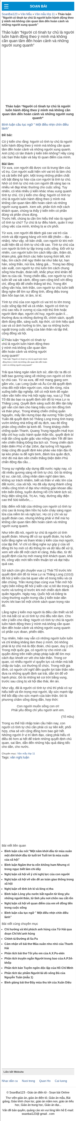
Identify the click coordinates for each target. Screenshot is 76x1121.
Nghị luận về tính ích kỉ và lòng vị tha (28, 888)
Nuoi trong (28, 1080)
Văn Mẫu (26, 14)
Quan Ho (45, 1080)
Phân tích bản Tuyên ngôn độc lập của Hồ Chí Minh (38, 967)
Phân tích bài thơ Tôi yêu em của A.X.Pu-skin (34, 953)
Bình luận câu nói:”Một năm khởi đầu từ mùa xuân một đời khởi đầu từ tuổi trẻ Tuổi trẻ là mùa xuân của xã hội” (38, 855)
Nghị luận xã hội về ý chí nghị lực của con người (36, 874)
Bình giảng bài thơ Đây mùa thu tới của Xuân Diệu (37, 982)
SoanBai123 (9, 14)
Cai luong (61, 1080)
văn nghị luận (19, 757)
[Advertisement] (38, 77)
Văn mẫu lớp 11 (45, 14)
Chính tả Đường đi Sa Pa (21, 938)
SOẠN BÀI (38, 6)
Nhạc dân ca (10, 1080)
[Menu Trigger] (6, 6)
